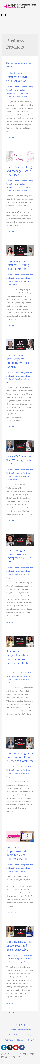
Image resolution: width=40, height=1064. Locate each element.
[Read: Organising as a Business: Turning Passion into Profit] (19, 251)
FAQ (29, 1035)
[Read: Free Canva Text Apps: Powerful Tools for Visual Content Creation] (19, 837)
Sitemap (20, 1040)
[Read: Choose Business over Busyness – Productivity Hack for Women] (19, 345)
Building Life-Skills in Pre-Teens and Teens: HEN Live (18, 945)
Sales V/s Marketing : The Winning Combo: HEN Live (19, 460)
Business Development (14, 278)
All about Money (26, 87)
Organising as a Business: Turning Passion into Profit (17, 265)
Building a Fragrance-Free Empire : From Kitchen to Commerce (19, 757)
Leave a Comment (12, 87)
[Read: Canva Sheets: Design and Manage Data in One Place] (19, 157)
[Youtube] (16, 1047)
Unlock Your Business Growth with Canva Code (17, 77)
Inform (8, 97)
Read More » (11, 138)
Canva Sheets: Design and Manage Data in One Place (19, 171)
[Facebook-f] (22, 1047)
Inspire (21, 281)
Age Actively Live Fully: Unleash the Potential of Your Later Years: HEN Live (17, 659)
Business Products (23, 93)
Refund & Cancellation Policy (20, 1030)
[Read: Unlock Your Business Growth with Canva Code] (19, 65)
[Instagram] (10, 1047)
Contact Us (31, 1040)
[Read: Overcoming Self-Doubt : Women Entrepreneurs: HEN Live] (19, 540)
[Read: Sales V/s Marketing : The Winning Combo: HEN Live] (19, 446)
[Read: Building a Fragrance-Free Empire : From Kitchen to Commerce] (19, 743)
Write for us (9, 1040)
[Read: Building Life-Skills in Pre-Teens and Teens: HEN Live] (19, 931)
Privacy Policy (20, 1025)
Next (11, 1012)
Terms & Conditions (16, 1035)
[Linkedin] (4, 1047)
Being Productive (12, 90)
